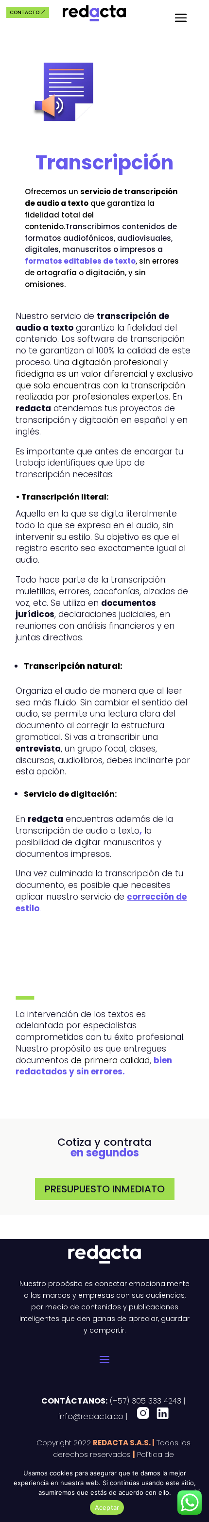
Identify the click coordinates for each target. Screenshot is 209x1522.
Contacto (24, 12)
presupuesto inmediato (105, 1189)
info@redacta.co (90, 1416)
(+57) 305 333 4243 (144, 1400)
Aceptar (107, 1507)
